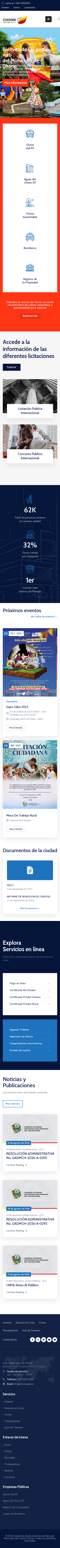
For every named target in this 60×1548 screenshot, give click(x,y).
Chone (8, 1451)
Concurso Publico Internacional (30, 456)
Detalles (29, 417)
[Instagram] (38, 1339)
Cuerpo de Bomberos (14, 1513)
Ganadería (11, 701)
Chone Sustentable (30, 215)
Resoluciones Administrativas (23, 1149)
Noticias (9, 1470)
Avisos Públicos (33, 1280)
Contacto (10, 1477)
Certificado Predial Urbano (25, 997)
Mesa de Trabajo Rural (21, 815)
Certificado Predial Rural (24, 1004)
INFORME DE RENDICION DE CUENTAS (28, 896)
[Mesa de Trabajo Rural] (30, 774)
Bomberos (30, 248)
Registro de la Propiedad (30, 280)
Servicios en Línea (25, 1322)
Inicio (7, 1444)
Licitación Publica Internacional (30, 411)
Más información (15, 83)
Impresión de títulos (21, 1036)
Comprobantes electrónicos (26, 1043)
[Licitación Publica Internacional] (30, 396)
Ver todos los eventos (43, 616)
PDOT (10, 885)
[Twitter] (43, 1339)
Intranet (7, 1322)
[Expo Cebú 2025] (30, 662)
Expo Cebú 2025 (17, 707)
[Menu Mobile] (48, 19)
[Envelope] (54, 1339)
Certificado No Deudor (23, 990)
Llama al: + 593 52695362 (18, 3)
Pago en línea (18, 983)
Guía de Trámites (31, 1330)
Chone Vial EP (30, 146)
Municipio (10, 1457)
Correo (42, 1322)
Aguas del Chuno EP (30, 181)
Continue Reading (15, 1165)
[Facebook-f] (32, 1339)
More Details (15, 727)
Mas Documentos (29, 908)
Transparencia (10, 1330)
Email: (20, 1384)
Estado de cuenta (20, 1050)
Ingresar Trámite (19, 1029)
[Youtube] (49, 1339)
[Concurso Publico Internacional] (30, 441)
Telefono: (20, 1379)
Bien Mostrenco (16, 1280)
